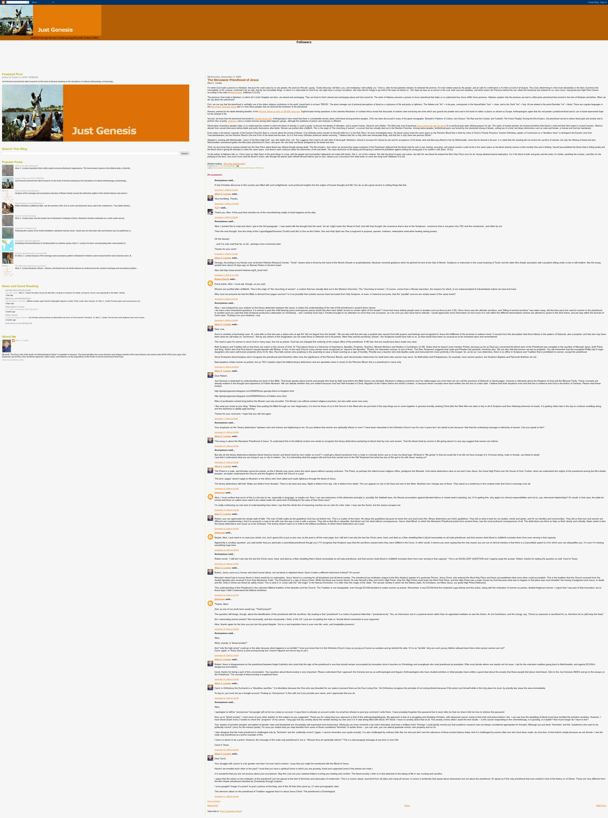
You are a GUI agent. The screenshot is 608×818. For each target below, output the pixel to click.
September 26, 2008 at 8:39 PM (227, 750)
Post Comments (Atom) (231, 811)
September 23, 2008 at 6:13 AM (227, 510)
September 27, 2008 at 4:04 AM (227, 796)
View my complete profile (13, 360)
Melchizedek (236, 92)
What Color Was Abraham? (26, 166)
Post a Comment (213, 801)
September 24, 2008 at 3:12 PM (227, 595)
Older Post (601, 805)
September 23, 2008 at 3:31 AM (227, 489)
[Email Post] (237, 166)
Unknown (220, 492)
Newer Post (212, 805)
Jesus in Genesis (238, 168)
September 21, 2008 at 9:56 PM (227, 446)
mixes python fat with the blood (431, 126)
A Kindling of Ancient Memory (27, 241)
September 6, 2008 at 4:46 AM (226, 320)
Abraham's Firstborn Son (25, 228)
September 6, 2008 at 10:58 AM (227, 367)
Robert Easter (222, 279)
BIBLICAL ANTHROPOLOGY (18, 299)
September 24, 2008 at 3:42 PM (227, 629)
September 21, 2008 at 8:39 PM (227, 432)
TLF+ (217, 207)
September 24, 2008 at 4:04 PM (227, 679)
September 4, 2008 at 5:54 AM (226, 217)
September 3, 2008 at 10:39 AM (227, 204)
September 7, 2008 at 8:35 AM (226, 419)
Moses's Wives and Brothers (27, 191)
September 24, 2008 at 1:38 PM (227, 564)
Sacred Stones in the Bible (15, 301)
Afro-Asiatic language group (223, 107)
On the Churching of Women (16, 317)
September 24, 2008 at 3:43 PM (227, 655)
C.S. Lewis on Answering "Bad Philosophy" (21, 309)
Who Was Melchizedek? (235, 164)
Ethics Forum (11, 315)
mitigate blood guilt (263, 118)
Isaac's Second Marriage (25, 216)
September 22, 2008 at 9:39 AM (227, 462)
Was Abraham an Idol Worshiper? (29, 203)
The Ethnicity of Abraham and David (30, 266)
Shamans (232, 121)
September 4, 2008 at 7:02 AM (226, 254)
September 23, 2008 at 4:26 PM (227, 529)
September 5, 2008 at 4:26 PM (226, 299)
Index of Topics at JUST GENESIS (20, 77)
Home (407, 805)
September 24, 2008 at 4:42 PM (227, 698)
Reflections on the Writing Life (18, 323)
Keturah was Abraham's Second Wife (31, 253)
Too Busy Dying (11, 293)
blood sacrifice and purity (222, 168)
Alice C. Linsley (223, 194)
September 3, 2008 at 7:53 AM (226, 190)
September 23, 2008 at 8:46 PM (227, 550)
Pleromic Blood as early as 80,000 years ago (279, 111)
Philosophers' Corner (15, 307)
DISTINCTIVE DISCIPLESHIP (18, 290)
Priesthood (260, 168)
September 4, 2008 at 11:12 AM (226, 275)
